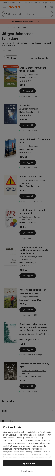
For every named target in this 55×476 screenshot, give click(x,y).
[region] (27, 449)
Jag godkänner (27, 463)
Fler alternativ (27, 471)
